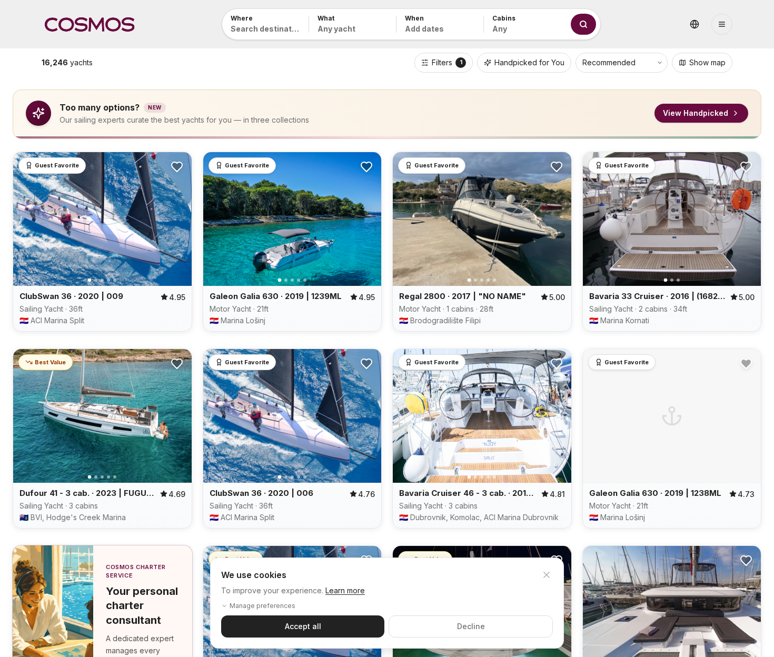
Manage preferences (262, 606)
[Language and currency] (694, 24)
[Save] (176, 166)
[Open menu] (721, 24)
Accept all (303, 626)
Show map (707, 62)
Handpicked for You (529, 62)
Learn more (345, 590)
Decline (471, 626)
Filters (447, 62)
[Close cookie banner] (546, 575)
